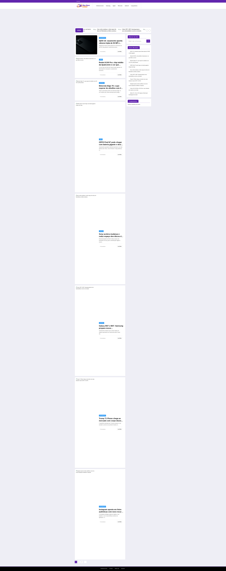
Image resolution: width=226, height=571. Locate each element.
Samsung (108, 5)
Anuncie (123, 568)
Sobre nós (117, 568)
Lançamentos (134, 5)
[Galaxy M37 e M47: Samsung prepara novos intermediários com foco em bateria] (86, 330)
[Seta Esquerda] (147, 30)
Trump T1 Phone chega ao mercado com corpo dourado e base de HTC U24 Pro (111, 419)
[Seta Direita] (149, 30)
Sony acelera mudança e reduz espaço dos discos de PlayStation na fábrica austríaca (110, 235)
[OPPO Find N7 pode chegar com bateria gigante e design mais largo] (86, 146)
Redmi (101, 59)
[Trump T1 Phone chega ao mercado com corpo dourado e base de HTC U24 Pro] (86, 422)
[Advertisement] (113, 18)
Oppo (101, 139)
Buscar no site (133, 36)
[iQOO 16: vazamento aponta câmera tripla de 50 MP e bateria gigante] (86, 44)
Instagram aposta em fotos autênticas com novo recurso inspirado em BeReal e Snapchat (111, 510)
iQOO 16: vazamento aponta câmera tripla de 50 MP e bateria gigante (83, 30)
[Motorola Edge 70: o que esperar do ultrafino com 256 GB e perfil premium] (86, 81)
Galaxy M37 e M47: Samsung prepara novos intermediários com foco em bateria (111, 327)
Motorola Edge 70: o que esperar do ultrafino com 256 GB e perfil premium (133, 30)
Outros (101, 231)
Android (127, 5)
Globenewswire (100, 5)
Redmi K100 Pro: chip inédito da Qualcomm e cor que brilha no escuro (107, 30)
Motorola (120, 5)
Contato (111, 568)
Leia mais (120, 51)
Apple (114, 5)
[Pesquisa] (143, 5)
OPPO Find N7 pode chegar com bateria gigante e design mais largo (111, 143)
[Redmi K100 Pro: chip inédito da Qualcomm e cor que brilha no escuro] (86, 59)
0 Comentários (102, 51)
